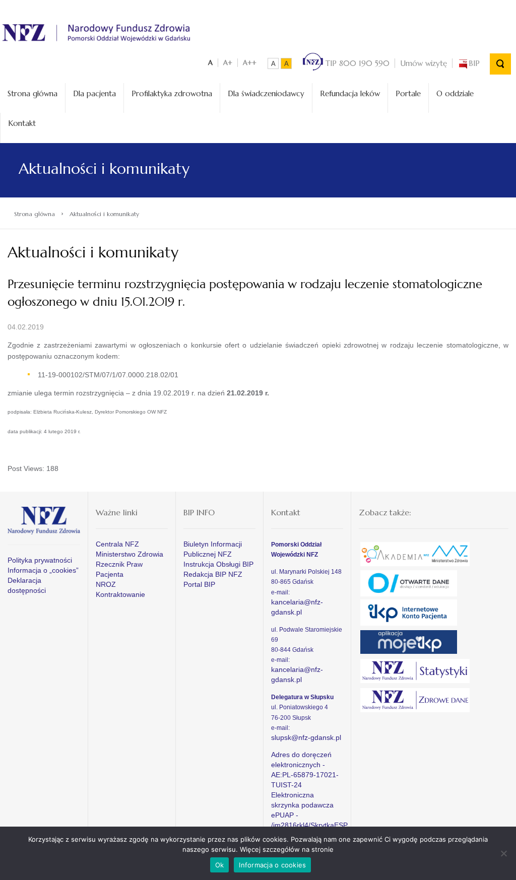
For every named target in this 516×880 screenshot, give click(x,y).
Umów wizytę (423, 63)
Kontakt (22, 123)
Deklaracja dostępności (27, 585)
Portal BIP (199, 584)
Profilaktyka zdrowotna (172, 93)
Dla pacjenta (94, 93)
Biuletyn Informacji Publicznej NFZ (212, 549)
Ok (219, 865)
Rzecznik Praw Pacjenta (119, 569)
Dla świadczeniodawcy (266, 93)
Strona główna (32, 93)
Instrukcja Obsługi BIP (218, 564)
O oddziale (455, 93)
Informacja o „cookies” (43, 570)
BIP (474, 63)
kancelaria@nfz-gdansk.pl (297, 607)
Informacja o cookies (272, 865)
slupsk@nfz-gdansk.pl (306, 737)
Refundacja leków (350, 93)
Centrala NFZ (117, 544)
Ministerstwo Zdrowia (129, 554)
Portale (408, 93)
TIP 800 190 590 (356, 63)
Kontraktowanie (120, 594)
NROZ (106, 584)
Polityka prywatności (40, 560)
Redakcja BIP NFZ (212, 574)
